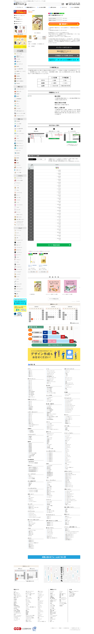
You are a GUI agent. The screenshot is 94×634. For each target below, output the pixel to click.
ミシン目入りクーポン (51, 451)
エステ (51, 602)
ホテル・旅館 (52, 605)
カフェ (60, 592)
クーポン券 (16, 617)
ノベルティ (20, 175)
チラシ (29, 368)
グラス (66, 452)
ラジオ (66, 519)
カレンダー (30, 504)
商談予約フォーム (50, 525)
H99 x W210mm (31, 394)
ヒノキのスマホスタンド (69, 493)
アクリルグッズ (67, 398)
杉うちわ (30, 535)
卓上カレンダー (31, 506)
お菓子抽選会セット (68, 539)
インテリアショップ (62, 598)
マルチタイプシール (50, 373)
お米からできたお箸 (68, 473)
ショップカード (31, 497)
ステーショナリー (68, 462)
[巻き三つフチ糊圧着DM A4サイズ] (32, 259)
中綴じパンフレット (32, 399)
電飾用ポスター (31, 546)
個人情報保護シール (50, 376)
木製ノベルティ (67, 489)
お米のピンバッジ (68, 484)
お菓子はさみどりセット (69, 535)
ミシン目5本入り (50, 457)
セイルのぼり (49, 469)
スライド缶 (67, 430)
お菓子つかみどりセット (69, 534)
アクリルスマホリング (69, 409)
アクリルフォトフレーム (69, 406)
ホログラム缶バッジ (68, 419)
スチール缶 (66, 425)
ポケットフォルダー (32, 523)
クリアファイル (31, 511)
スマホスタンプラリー (29, 616)
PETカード (30, 498)
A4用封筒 (30, 447)
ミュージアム (61, 604)
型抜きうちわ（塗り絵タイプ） (52, 537)
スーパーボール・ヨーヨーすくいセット (72, 531)
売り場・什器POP (50, 403)
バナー (48, 483)
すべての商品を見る (54, 298)
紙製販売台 (49, 412)
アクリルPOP (49, 390)
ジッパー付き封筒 (32, 454)
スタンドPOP (49, 388)
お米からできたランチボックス (70, 474)
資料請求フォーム (50, 522)
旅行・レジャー (53, 609)
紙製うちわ (30, 531)
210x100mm (31, 406)
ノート (66, 376)
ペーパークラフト (50, 533)
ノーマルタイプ (49, 397)
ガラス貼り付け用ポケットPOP (52, 416)
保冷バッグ (67, 440)
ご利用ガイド (71, 592)
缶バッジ (66, 414)
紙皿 (47, 443)
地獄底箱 (48, 504)
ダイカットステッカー (51, 370)
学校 (51, 603)
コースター (28, 609)
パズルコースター (50, 532)
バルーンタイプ (49, 400)
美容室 (51, 593)
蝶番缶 (66, 429)
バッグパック (67, 439)
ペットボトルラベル (32, 488)
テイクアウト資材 (50, 448)
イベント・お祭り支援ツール (70, 526)
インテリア (67, 464)
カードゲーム (49, 535)
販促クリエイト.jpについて (73, 591)
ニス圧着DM (31, 430)
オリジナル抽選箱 (32, 478)
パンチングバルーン (50, 425)
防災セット (67, 516)
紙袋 (47, 436)
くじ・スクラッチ (31, 473)
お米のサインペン (68, 478)
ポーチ (66, 441)
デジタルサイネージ (50, 514)
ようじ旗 (48, 445)
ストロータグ (49, 444)
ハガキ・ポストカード (32, 411)
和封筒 (30, 457)
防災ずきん (67, 524)
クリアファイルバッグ (32, 515)
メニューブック (49, 435)
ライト (66, 466)
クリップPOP (49, 411)
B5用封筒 (30, 450)
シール (47, 368)
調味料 (66, 511)
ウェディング (52, 594)
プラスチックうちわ (32, 530)
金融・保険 (52, 610)
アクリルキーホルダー (69, 400)
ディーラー (52, 591)
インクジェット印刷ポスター (34, 542)
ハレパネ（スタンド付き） (51, 392)
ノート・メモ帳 (28, 594)
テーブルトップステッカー (51, 377)
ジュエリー (52, 604)
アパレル (61, 591)
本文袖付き (30, 409)
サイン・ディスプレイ (51, 480)
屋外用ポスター (31, 541)
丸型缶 (66, 427)
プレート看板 (49, 486)
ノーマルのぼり (49, 465)
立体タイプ (49, 398)
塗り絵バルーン (49, 427)
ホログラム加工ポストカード (34, 424)
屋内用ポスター (31, 540)
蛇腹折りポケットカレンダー (34, 507)
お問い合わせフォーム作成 (52, 520)
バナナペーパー (28, 619)
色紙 (66, 388)
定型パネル (49, 490)
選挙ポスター (31, 544)
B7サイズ (30, 388)
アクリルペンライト (68, 410)
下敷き (66, 373)
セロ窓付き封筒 (31, 455)
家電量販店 (52, 597)
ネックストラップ (68, 387)
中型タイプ (49, 518)
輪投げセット (67, 530)
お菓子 (66, 509)
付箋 (66, 381)
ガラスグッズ (67, 445)
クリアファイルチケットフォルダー (35, 517)
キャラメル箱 (49, 501)
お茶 (51, 620)
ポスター (30, 538)
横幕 (47, 477)
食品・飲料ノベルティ (69, 507)
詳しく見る (33, 271)
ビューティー (40, 614)
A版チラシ (30, 370)
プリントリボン (49, 437)
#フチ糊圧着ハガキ (40, 43)
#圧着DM (33, 46)
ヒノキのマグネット (68, 495)
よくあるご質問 (71, 594)
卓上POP (48, 385)
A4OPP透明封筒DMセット (33, 471)
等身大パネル (49, 487)
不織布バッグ (49, 439)
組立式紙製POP (49, 387)
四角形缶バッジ (68, 423)
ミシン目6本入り (50, 458)
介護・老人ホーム (62, 593)
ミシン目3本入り (50, 454)
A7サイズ (30, 384)
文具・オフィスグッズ (69, 368)
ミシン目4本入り (50, 455)
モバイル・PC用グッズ (69, 467)
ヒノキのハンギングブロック (70, 499)
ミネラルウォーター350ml (33, 491)
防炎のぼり (49, 468)
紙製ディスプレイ (50, 415)
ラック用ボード (49, 418)
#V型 (29, 43)
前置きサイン (49, 494)
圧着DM (33, 10)
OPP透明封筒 (31, 459)
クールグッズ (67, 455)
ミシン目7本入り (50, 459)
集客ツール (20, 86)
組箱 (47, 508)
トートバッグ (67, 435)
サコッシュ (67, 436)
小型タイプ (49, 516)
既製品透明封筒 (31, 461)
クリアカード (31, 500)
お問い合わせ (71, 596)
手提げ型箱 (49, 509)
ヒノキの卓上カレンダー (69, 496)
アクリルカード (68, 412)
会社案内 (15, 599)
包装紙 (48, 440)
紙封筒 (29, 441)
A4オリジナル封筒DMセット (33, 468)
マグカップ (67, 451)
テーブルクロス (49, 495)
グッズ (20, 228)
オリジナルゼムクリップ (69, 384)
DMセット (30, 465)
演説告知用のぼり (50, 473)
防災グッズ (66, 514)
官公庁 (51, 614)
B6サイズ (30, 387)
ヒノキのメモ (67, 492)
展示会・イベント (53, 611)
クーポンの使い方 (72, 593)
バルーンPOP (49, 423)
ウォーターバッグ (68, 517)
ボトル (66, 448)
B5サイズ (30, 386)
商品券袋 (30, 525)
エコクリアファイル (32, 514)
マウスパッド (67, 370)
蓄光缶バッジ (67, 422)
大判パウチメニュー (50, 433)
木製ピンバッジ (68, 504)
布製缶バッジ (67, 420)
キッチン (39, 609)
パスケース (67, 385)
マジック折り (31, 395)
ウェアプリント (68, 447)
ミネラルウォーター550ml (33, 490)
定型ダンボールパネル (51, 491)
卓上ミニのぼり (49, 391)
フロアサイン (49, 482)
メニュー (27, 608)
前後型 (30, 484)
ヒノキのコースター (68, 491)
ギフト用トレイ (49, 512)
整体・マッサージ (62, 599)
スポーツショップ (62, 602)
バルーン (48, 421)
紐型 (29, 485)
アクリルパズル (49, 531)
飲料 (66, 510)
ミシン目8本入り (50, 461)
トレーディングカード (32, 501)
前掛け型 (30, 483)
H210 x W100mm (32, 391)
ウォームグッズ (68, 456)
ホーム (29, 10)
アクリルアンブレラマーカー (70, 405)
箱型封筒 (30, 451)
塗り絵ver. (30, 439)
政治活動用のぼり (50, 475)
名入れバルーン (49, 426)
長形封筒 (30, 446)
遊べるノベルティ (50, 527)
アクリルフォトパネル (69, 408)
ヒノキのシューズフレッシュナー (71, 500)
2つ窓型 (30, 437)
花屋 (60, 596)
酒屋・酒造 (61, 594)
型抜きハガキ (31, 423)
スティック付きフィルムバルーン (52, 429)
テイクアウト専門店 (62, 603)
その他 (66, 468)
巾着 (66, 443)
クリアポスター (31, 548)
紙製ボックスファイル (69, 383)
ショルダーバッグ (68, 437)
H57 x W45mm (31, 392)
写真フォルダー (31, 524)
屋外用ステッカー (50, 380)
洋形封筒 (30, 443)
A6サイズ (30, 383)
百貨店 (51, 617)
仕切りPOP (49, 407)
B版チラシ (30, 372)
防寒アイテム (67, 520)
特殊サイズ (30, 376)
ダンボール (67, 395)
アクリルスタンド (68, 401)
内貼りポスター (31, 545)
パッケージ (48, 499)
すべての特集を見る (20, 51)
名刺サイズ (30, 390)
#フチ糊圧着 (34, 43)
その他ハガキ (31, 426)
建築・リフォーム (62, 597)
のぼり (47, 463)
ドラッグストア (53, 616)
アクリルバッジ (68, 402)
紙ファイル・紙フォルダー (33, 519)
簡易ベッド (67, 523)
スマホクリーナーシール (51, 381)
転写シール (49, 383)
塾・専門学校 (52, 598)
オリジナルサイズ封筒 (32, 453)
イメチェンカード (31, 434)
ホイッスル (67, 521)
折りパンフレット (31, 378)
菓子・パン (52, 621)
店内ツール (48, 431)
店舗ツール (20, 118)
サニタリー (67, 460)
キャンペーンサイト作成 (30, 615)
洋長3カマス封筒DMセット (33, 467)
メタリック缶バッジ (68, 418)
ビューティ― (67, 459)
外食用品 (48, 447)
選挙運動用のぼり (50, 472)
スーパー (51, 592)
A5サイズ (30, 382)
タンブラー (67, 449)
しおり (66, 389)
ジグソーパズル (49, 529)
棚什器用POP (49, 408)
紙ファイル (30, 521)
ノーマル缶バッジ (68, 416)
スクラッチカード (32, 477)
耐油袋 (48, 441)
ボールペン (67, 372)
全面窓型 (30, 436)
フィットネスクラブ (53, 615)
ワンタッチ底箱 (49, 505)
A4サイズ (30, 380)
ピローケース (49, 502)
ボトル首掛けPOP (32, 481)
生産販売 (61, 605)
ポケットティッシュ (68, 377)
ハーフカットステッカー (51, 372)
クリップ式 (49, 401)
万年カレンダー (31, 508)
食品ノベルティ (28, 620)
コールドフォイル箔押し (30, 617)
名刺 (29, 496)
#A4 (29, 46)
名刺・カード (31, 494)
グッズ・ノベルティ (68, 433)
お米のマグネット (68, 482)
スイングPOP (49, 395)
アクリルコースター (68, 404)
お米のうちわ (31, 534)
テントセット (49, 497)
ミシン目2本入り (50, 453)
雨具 (66, 463)
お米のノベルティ (68, 471)
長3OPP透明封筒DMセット (33, 470)
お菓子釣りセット (68, 538)
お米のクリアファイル (69, 486)
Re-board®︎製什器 (50, 419)
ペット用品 (52, 608)
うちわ (29, 528)
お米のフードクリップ (69, 485)
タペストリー (49, 476)
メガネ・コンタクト (53, 599)
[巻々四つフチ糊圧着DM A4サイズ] (43, 259)
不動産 (51, 596)
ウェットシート (68, 380)
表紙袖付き (30, 408)
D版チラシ (30, 373)
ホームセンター (53, 619)
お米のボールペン (68, 477)
